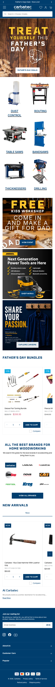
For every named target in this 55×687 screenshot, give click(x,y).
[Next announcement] (51, 2)
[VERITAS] (44, 465)
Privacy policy (28, 679)
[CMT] (44, 474)
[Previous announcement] (3, 2)
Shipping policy (34, 682)
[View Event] (27, 223)
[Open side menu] (4, 8)
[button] (50, 7)
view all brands (27, 495)
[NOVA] (27, 474)
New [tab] (27, 513)
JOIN (48, 625)
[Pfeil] (44, 484)
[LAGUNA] (27, 465)
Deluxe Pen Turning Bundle (15, 408)
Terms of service (41, 679)
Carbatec (17, 679)
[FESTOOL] (11, 484)
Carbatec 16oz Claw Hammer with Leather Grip (22, 564)
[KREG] (27, 484)
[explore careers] (27, 325)
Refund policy (22, 682)
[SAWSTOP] (11, 474)
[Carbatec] (11, 465)
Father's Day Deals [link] (28, 70)
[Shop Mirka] (27, 274)
